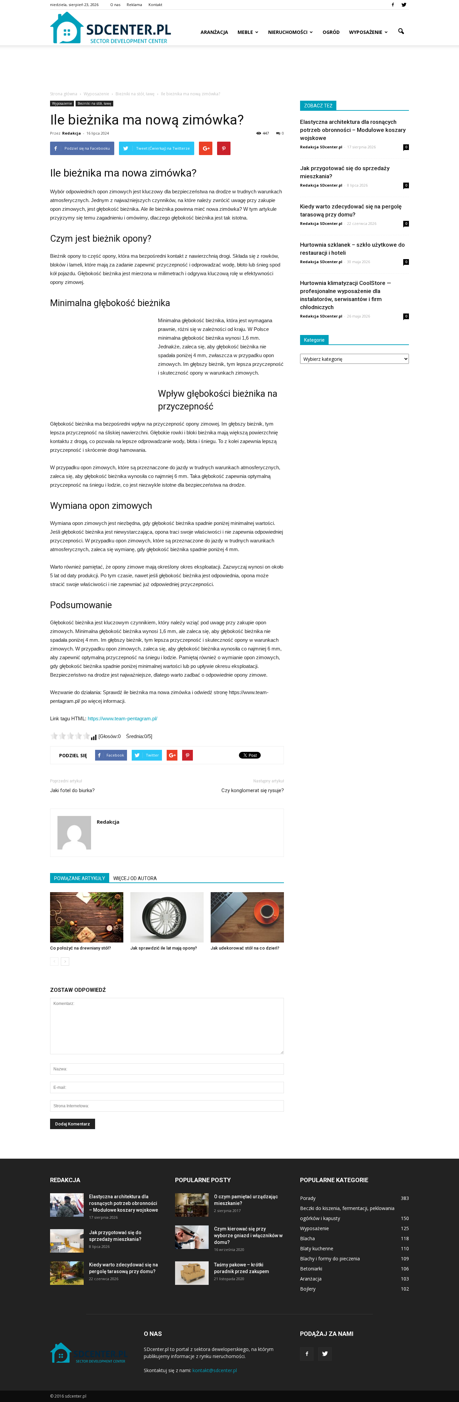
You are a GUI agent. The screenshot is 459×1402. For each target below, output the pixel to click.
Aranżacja (214, 32)
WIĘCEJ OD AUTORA (135, 878)
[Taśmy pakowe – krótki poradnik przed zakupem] (192, 1273)
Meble (245, 32)
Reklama (134, 4)
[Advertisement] (229, 68)
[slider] (70, 736)
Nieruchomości (287, 32)
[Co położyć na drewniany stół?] (86, 917)
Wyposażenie (365, 32)
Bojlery (308, 1289)
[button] (401, 31)
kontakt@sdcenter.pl (215, 1370)
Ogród (331, 32)
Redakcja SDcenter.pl (321, 146)
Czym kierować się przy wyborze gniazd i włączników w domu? (248, 1235)
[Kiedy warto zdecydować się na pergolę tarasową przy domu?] (67, 1273)
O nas (115, 4)
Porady (308, 1198)
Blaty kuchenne (316, 1248)
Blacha (307, 1238)
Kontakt (155, 4)
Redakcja (71, 133)
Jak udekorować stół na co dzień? (245, 948)
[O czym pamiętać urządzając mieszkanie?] (192, 1205)
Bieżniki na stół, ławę (94, 103)
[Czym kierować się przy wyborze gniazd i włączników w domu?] (192, 1237)
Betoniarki (311, 1268)
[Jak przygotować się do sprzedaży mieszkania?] (67, 1241)
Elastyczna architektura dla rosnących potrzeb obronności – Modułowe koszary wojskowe (353, 129)
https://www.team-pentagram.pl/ (122, 718)
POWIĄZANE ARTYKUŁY (79, 878)
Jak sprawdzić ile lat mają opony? (163, 948)
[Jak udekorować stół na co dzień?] (247, 917)
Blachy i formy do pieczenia (330, 1258)
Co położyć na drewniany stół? (80, 948)
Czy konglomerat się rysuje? (252, 790)
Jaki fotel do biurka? (72, 790)
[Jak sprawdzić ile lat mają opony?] (167, 917)
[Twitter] (404, 5)
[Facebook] (393, 5)
